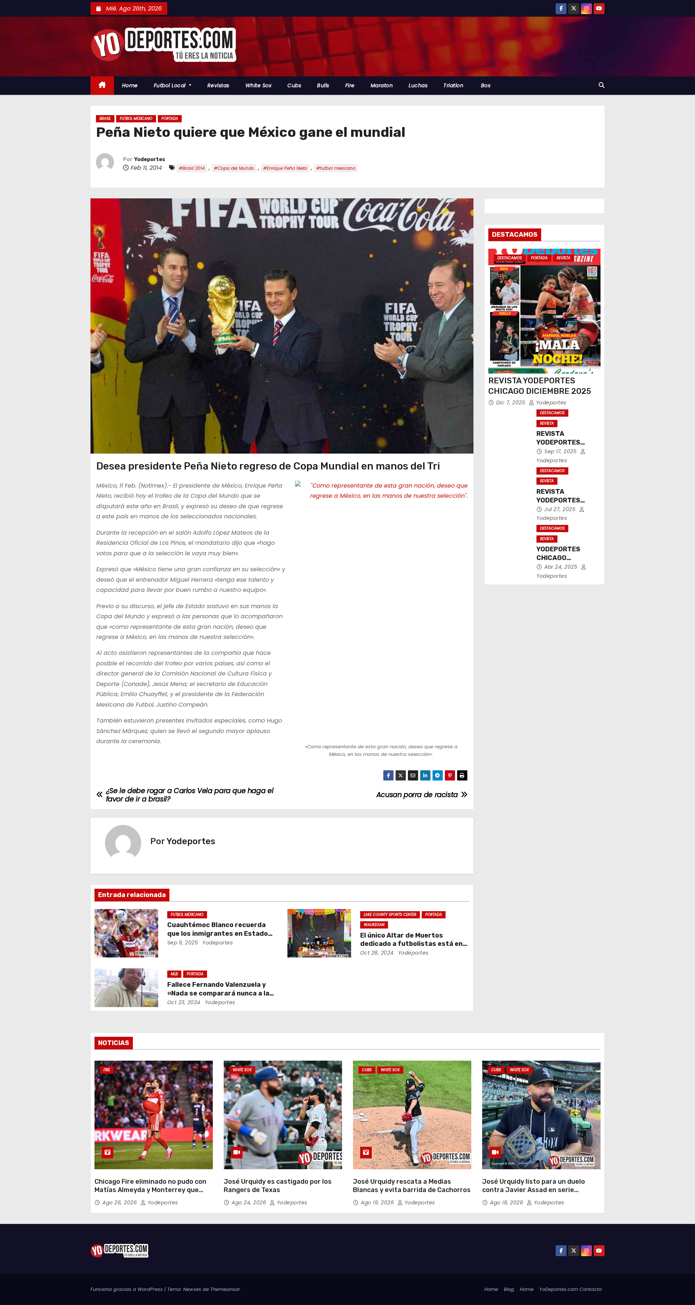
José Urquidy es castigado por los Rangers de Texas (278, 1186)
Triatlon (453, 85)
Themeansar (225, 1289)
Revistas (218, 85)
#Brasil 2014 (192, 168)
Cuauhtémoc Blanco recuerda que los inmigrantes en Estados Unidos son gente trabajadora (219, 933)
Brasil (105, 118)
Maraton (382, 85)
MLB (174, 974)
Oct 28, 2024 (377, 952)
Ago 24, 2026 (250, 1202)
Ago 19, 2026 (378, 1202)
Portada (169, 118)
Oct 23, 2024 (184, 1002)
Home (130, 85)
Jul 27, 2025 (560, 509)
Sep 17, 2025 (561, 451)
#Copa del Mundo (234, 168)
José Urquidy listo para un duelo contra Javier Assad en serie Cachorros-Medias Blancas (533, 1190)
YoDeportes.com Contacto (570, 1289)
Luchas (418, 85)
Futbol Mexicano (136, 118)
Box (484, 85)
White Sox (258, 85)
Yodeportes (149, 159)
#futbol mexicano (335, 168)
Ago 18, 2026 (507, 1202)
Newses (192, 1289)
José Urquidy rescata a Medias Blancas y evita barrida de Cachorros (412, 1186)
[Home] (102, 85)
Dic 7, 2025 (511, 402)
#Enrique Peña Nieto (285, 168)
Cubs (294, 85)
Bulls (323, 85)
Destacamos (509, 258)
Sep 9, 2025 (182, 942)
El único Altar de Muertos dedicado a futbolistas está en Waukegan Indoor (411, 944)
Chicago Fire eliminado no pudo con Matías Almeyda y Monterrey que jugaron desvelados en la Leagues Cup (150, 1195)
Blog (509, 1289)
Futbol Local (171, 85)
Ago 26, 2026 (120, 1202)
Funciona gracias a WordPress (127, 1289)
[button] (602, 85)
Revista (563, 258)
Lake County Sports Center (390, 914)
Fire (350, 85)
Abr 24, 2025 (561, 567)
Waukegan (374, 924)
